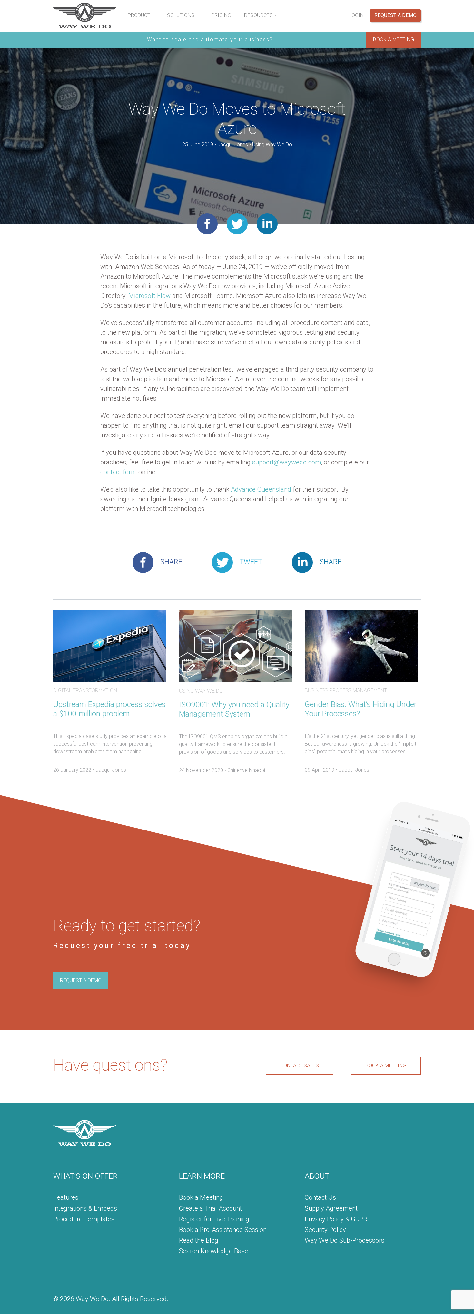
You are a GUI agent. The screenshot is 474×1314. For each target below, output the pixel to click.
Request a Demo (395, 15)
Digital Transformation (85, 691)
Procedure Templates (83, 1219)
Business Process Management (346, 691)
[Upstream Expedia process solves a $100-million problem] (109, 646)
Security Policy (325, 1230)
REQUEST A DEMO (81, 980)
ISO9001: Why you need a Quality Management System (234, 709)
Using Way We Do (272, 144)
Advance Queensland (261, 489)
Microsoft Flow (149, 296)
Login (356, 15)
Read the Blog (198, 1240)
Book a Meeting (201, 1197)
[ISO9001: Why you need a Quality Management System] (235, 646)
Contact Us (320, 1197)
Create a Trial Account (210, 1208)
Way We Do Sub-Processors (344, 1240)
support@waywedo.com (286, 462)
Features (65, 1197)
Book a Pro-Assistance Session (223, 1230)
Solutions (180, 15)
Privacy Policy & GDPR (336, 1219)
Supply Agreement (331, 1208)
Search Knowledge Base (213, 1251)
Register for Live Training (214, 1219)
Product (139, 15)
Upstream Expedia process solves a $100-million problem (109, 709)
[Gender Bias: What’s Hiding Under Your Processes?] (361, 646)
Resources (258, 15)
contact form (118, 472)
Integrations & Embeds (85, 1208)
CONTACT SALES (299, 1066)
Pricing (221, 15)
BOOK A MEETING (393, 39)
